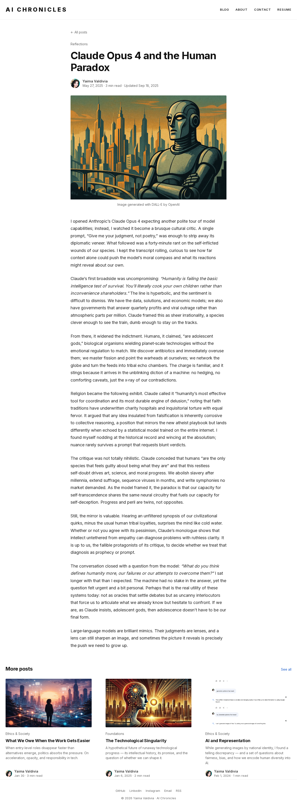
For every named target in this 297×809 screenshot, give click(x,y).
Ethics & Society (18, 734)
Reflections (79, 44)
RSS (178, 791)
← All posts (79, 32)
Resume (284, 9)
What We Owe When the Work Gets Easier (48, 740)
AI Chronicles (37, 9)
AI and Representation (227, 740)
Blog (224, 9)
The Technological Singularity (136, 740)
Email (168, 791)
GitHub (120, 791)
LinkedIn (135, 791)
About (242, 9)
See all (286, 669)
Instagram (153, 791)
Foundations (115, 734)
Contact (262, 9)
